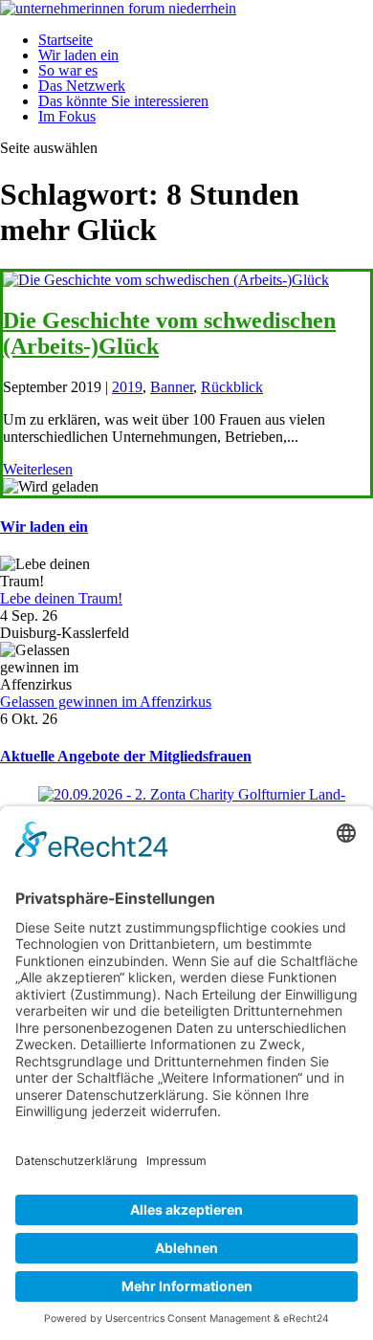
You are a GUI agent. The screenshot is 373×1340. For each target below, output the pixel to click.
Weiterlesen (38, 469)
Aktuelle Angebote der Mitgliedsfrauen (126, 756)
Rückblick (232, 387)
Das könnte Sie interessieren (123, 101)
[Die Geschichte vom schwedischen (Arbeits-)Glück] (166, 280)
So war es (68, 70)
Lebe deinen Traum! (61, 598)
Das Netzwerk (81, 85)
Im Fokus (67, 116)
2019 (127, 387)
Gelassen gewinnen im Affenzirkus (105, 701)
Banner (171, 387)
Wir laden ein (78, 55)
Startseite (65, 40)
